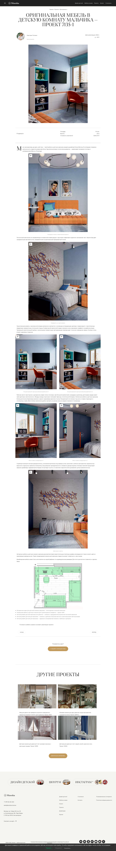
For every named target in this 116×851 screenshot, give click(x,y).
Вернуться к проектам (58, 755)
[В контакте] (80, 841)
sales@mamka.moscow (10, 805)
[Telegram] (84, 841)
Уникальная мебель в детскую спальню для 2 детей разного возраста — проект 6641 (40, 612)
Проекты (56, 9)
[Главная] (13, 3)
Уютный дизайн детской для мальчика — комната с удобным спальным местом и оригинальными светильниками (48, 616)
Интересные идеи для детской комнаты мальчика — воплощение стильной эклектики (41, 610)
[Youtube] (92, 841)
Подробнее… (67, 848)
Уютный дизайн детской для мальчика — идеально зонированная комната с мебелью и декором (44, 618)
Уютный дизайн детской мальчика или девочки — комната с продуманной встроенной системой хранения (47, 614)
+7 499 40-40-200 (9, 802)
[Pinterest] (103, 841)
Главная (51, 9)
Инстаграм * (84, 782)
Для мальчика (63, 9)
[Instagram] (99, 841)
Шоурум (55, 782)
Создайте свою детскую (58, 648)
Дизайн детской (22, 782)
